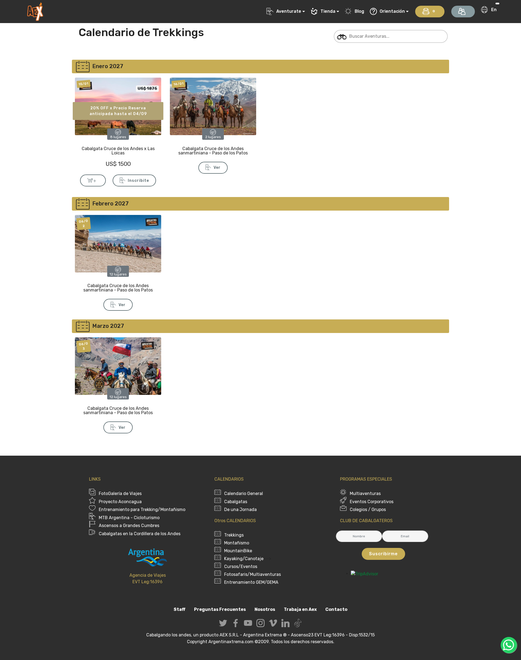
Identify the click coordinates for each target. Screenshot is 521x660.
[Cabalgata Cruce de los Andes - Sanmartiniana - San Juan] (213, 106)
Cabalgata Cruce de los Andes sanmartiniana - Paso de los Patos (213, 151)
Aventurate (288, 11)
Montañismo (236, 542)
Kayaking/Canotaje (243, 558)
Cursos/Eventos (240, 566)
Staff (179, 609)
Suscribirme (383, 553)
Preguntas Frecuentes (220, 609)
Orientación (392, 11)
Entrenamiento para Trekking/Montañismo (142, 509)
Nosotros (265, 609)
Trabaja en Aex (300, 609)
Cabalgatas (235, 501)
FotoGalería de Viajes (120, 493)
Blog (359, 11)
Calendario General (243, 493)
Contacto (336, 609)
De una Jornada (240, 509)
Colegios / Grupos (368, 509)
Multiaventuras (365, 493)
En (493, 9)
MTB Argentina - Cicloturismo (129, 517)
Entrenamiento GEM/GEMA (251, 582)
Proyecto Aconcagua (120, 501)
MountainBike (238, 550)
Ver (217, 167)
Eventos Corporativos (371, 501)
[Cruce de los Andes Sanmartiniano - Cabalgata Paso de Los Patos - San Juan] (118, 243)
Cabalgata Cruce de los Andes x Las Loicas (118, 151)
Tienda (327, 11)
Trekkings (234, 535)
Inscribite (138, 180)
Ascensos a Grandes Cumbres (129, 525)
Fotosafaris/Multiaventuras (252, 574)
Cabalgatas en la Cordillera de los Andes (139, 533)
